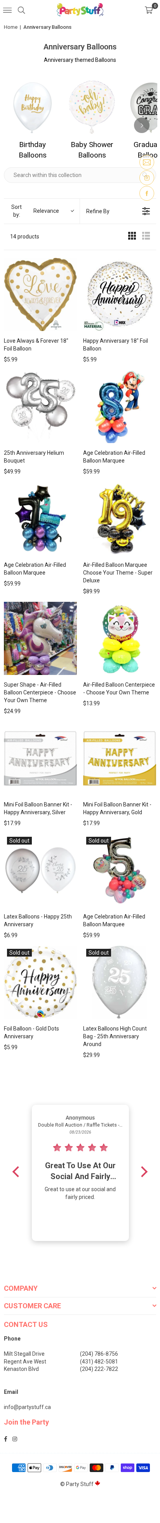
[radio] (132, 237)
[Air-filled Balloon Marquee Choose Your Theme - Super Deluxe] (119, 518)
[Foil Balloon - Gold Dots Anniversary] (40, 982)
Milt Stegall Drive (24, 1354)
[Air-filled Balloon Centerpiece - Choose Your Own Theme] (119, 638)
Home (10, 27)
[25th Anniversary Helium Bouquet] (40, 406)
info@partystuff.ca (27, 1407)
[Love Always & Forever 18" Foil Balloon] (40, 294)
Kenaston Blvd (21, 1369)
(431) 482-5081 (99, 1361)
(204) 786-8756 (99, 1354)
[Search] (21, 10)
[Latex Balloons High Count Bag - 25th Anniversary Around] (119, 982)
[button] (148, 10)
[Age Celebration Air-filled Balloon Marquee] (119, 406)
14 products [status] (24, 236)
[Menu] (7, 10)
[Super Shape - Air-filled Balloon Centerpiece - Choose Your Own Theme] (40, 638)
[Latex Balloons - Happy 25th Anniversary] (40, 870)
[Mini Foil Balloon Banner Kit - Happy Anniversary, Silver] (40, 758)
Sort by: (35, 211)
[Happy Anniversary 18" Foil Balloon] (119, 294)
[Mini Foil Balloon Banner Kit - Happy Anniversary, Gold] (119, 758)
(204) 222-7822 (99, 1369)
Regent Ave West (25, 1361)
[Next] (142, 125)
